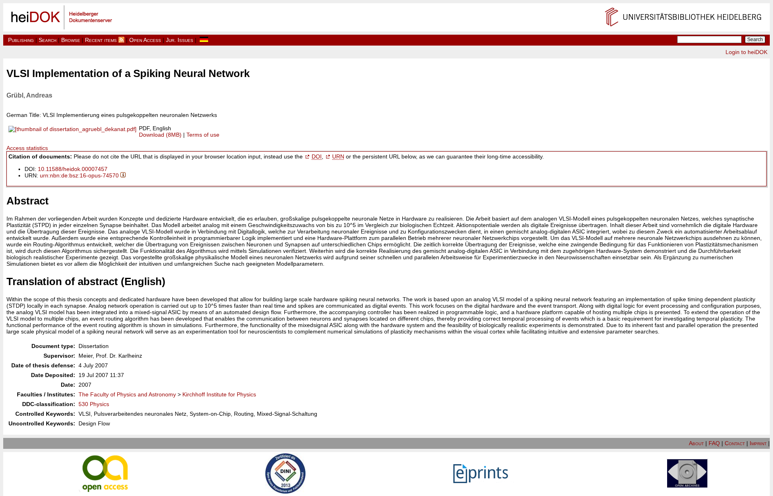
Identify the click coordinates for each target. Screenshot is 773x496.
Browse (70, 40)
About (696, 443)
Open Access (145, 40)
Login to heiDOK (746, 52)
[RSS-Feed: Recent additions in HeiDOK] (121, 40)
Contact (735, 443)
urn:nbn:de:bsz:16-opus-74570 (79, 175)
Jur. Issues (179, 40)
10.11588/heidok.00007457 (72, 169)
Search (47, 40)
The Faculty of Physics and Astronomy (127, 394)
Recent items (101, 40)
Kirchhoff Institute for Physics (219, 394)
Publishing (21, 40)
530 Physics (94, 404)
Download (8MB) (160, 134)
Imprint (758, 443)
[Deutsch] (204, 40)
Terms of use (202, 134)
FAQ (714, 443)
